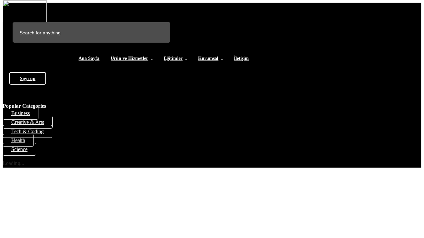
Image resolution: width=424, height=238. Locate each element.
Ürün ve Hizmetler (129, 58)
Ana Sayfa (89, 58)
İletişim (241, 58)
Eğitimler (173, 58)
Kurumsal (208, 58)
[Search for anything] (116, 32)
